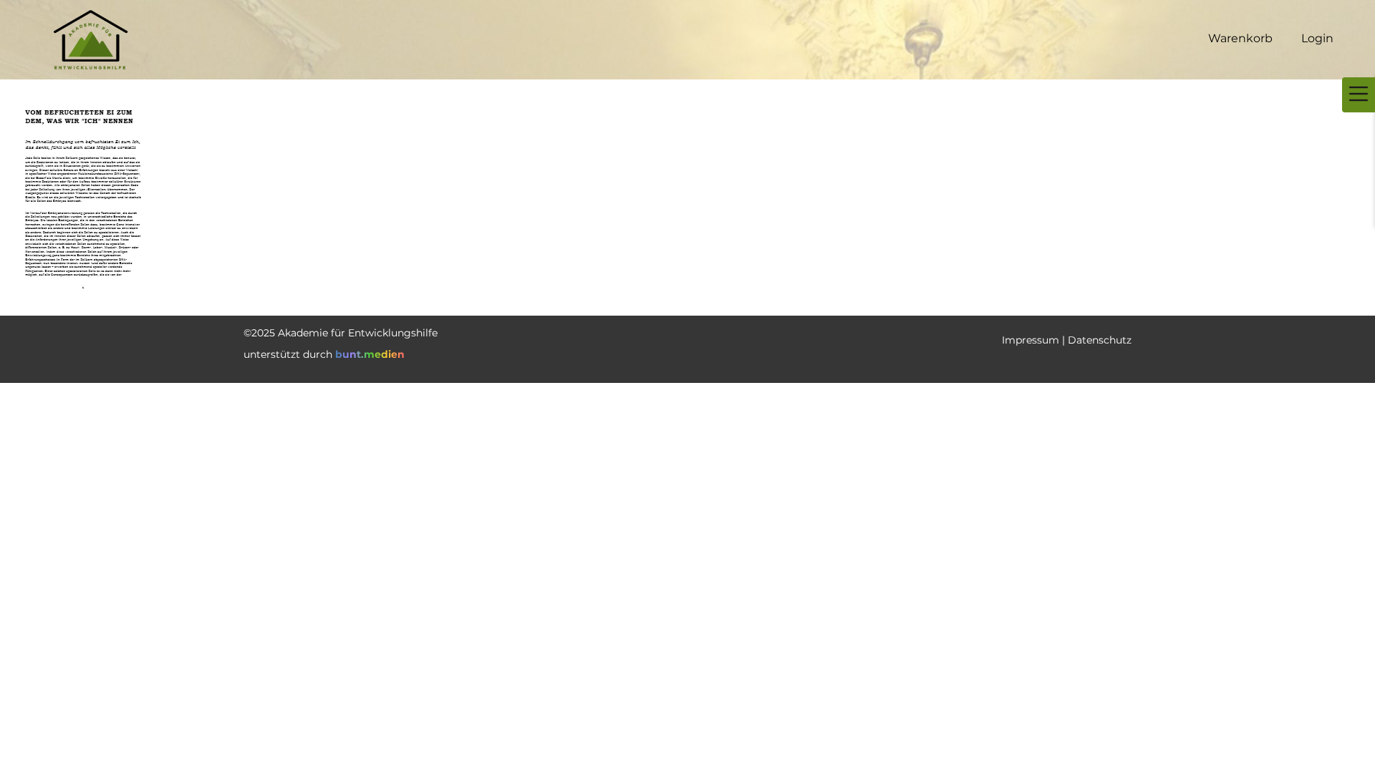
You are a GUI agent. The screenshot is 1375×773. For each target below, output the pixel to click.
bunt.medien (370, 354)
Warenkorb (1240, 38)
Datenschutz (1100, 340)
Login (1317, 38)
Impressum (1030, 340)
